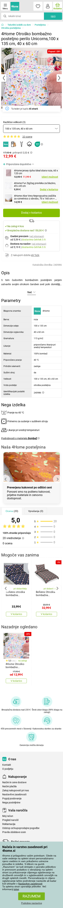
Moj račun (7, 816)
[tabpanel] (31, 78)
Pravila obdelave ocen (14, 832)
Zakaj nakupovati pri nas (15, 790)
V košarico (16, 614)
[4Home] (3, 24)
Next (57, 479)
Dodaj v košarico (49, 189)
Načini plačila (9, 786)
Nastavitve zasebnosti (30, 883)
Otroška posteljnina (11, 28)
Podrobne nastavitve (31, 903)
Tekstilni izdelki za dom (19, 24)
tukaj (16, 889)
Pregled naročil (10, 820)
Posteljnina (40, 24)
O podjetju (7, 769)
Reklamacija (8, 824)
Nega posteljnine (11, 802)
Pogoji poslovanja (12, 798)
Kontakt (6, 765)
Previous (5, 479)
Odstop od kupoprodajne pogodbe (20, 828)
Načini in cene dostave (14, 782)
